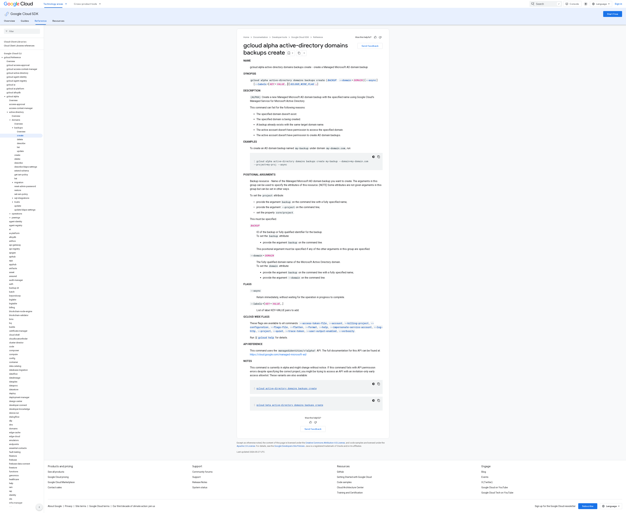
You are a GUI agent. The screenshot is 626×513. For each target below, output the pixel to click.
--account (335, 323)
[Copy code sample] (378, 156)
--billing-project (356, 323)
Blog (483, 472)
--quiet (278, 331)
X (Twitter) (486, 482)
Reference (41, 20)
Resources (58, 20)
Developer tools (279, 37)
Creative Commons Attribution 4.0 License (325, 443)
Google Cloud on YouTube (494, 487)
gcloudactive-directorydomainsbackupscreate (286, 388)
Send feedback (370, 45)
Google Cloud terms (99, 506)
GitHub (340, 472)
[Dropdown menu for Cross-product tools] (101, 4)
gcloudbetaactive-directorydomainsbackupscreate (289, 405)
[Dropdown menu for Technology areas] (67, 4)
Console (574, 3)
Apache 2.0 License (246, 446)
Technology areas (53, 3)
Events (484, 477)
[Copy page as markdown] (299, 53)
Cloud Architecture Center (350, 487)
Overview (9, 20)
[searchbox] (22, 31)
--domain (345, 80)
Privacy (68, 506)
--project (264, 331)
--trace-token (294, 331)
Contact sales (55, 487)
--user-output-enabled (321, 331)
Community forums (202, 472)
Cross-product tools (85, 3)
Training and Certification (350, 492)
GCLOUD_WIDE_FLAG (302, 84)
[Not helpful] (380, 37)
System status (199, 487)
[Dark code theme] (373, 156)
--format (311, 327)
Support (196, 477)
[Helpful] (375, 37)
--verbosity (346, 331)
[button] (21, 57)
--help (323, 327)
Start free (612, 14)
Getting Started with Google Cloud (354, 477)
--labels (260, 84)
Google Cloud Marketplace (61, 482)
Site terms (80, 506)
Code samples (344, 482)
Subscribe (587, 506)
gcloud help (266, 337)
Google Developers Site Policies (289, 446)
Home (246, 37)
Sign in (618, 4)
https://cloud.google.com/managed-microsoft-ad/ (278, 354)
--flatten (296, 327)
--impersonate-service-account (351, 327)
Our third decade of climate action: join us (134, 506)
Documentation (260, 37)
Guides (25, 20)
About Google (55, 506)
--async (371, 80)
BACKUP (332, 80)
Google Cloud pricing (58, 477)
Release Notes (199, 482)
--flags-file (279, 327)
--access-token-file (313, 323)
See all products (56, 472)
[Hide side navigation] (39, 507)
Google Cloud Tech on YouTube (497, 492)
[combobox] (545, 4)
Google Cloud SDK (24, 14)
